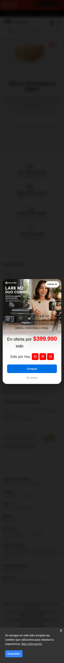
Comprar (32, 368)
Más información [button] (31, 643)
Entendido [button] (13, 653)
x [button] (61, 630)
